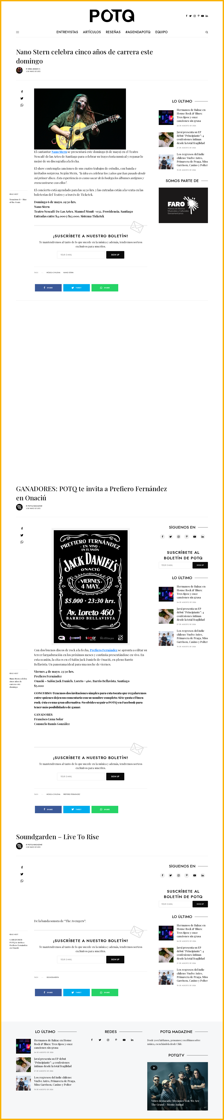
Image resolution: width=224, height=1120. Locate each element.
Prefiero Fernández (103, 650)
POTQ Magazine (35, 506)
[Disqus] (112, 341)
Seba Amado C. (34, 69)
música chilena (53, 272)
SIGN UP (115, 254)
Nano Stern (59, 152)
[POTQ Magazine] (112, 16)
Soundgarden (53, 977)
